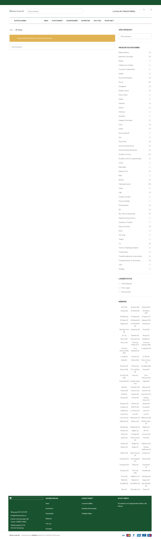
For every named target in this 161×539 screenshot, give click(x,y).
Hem (11, 30)
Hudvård (122, 116)
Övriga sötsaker (125, 197)
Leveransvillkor (87, 503)
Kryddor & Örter (125, 154)
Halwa (121, 99)
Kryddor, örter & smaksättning (130, 159)
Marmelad (122, 167)
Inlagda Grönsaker (125, 120)
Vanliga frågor (87, 513)
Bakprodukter (124, 52)
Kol (120, 137)
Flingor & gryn (124, 90)
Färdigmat (122, 86)
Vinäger (122, 269)
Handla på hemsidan (89, 508)
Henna (121, 108)
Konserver (123, 141)
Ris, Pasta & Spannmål (127, 214)
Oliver (121, 188)
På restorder (126, 292)
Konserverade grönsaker (128, 150)
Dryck (121, 82)
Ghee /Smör (123, 95)
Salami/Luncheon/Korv (127, 218)
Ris (120, 209)
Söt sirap (122, 235)
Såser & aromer (124, 226)
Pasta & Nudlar (124, 201)
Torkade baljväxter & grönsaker (130, 256)
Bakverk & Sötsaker (126, 56)
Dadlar (121, 74)
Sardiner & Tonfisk (125, 222)
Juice (121, 125)
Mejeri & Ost (123, 171)
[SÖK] (81, 11)
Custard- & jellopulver (127, 69)
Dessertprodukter (125, 78)
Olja (120, 192)
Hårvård (122, 103)
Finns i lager (125, 288)
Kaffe (121, 129)
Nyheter (49, 519)
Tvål (120, 265)
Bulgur (121, 61)
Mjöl (120, 175)
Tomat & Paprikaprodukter (128, 248)
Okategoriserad (124, 184)
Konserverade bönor (126, 146)
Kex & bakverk (124, 133)
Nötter (121, 180)
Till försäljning (126, 284)
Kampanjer (50, 513)
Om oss (49, 524)
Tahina (121, 239)
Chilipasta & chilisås (126, 65)
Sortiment (50, 508)
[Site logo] (17, 11)
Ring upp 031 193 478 (19, 512)
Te (120, 243)
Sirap (120, 231)
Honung (122, 112)
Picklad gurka (123, 205)
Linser (121, 163)
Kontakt (49, 529)
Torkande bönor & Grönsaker (129, 260)
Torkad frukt (123, 252)
